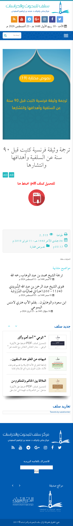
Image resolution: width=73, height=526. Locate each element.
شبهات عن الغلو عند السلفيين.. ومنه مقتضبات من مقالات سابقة (28, 362)
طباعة (60, 235)
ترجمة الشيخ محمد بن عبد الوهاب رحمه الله (36, 275)
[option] (36, 342)
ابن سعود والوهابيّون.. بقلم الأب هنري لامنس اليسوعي (36, 305)
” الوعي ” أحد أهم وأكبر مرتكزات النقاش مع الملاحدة (30, 340)
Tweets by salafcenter (60, 412)
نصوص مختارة (37, 247)
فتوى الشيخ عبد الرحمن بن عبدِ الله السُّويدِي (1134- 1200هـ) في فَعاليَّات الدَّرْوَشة (36, 289)
